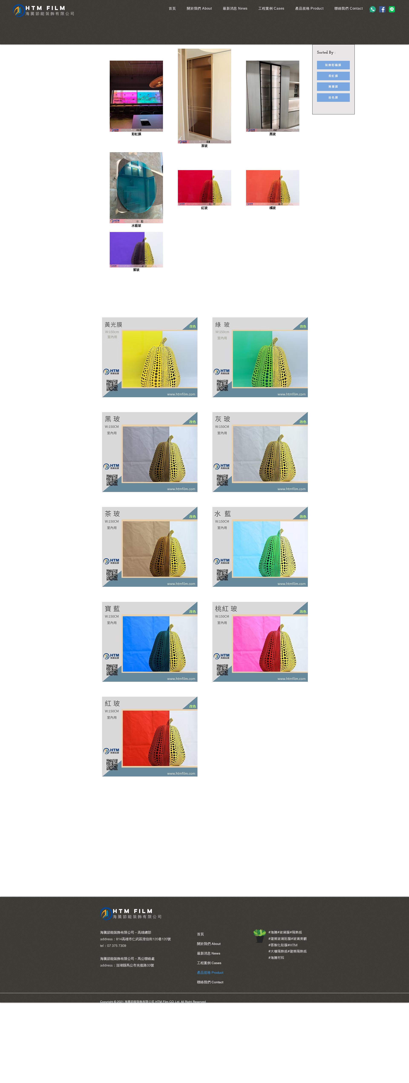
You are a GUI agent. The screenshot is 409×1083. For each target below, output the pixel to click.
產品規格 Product (210, 973)
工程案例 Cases (209, 963)
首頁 (200, 934)
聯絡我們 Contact (210, 982)
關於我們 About (208, 944)
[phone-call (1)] (373, 9)
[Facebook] (382, 9)
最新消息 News (208, 953)
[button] (149, 357)
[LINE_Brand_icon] (392, 9)
